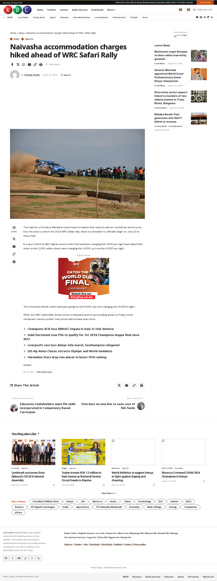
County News (39, 17)
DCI (161, 501)
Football (133, 17)
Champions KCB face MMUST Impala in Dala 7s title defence (71, 329)
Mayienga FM (136, 533)
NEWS (10, 17)
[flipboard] (208, 17)
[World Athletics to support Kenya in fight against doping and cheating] (133, 452)
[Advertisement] (77, 105)
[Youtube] (19, 558)
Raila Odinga (154, 506)
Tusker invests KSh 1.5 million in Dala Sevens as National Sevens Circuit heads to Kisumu (81, 476)
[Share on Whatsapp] (23, 64)
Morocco (97, 501)
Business (64, 17)
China (127, 501)
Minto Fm (123, 533)
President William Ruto (46, 501)
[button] (174, 10)
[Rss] (212, 17)
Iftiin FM (102, 537)
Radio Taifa (70, 533)
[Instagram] (32, 558)
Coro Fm (100, 533)
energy (173, 506)
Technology (144, 501)
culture (174, 501)
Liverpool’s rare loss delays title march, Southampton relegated (73, 345)
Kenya (69, 501)
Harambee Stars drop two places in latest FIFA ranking (67, 357)
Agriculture (82, 506)
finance (19, 506)
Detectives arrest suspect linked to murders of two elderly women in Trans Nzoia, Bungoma (171, 98)
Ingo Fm (91, 537)
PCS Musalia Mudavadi (109, 506)
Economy (134, 506)
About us (68, 544)
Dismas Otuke (32, 74)
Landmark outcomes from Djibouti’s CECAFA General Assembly (28, 476)
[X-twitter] (12, 558)
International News (81, 17)
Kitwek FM (163, 533)
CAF (83, 501)
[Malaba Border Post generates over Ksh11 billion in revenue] (199, 118)
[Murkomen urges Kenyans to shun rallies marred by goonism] (199, 56)
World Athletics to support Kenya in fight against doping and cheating (132, 476)
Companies (190, 506)
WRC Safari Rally (44, 372)
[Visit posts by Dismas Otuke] (15, 75)
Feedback (118, 544)
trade (65, 506)
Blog (21, 32)
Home (13, 32)
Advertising (106, 544)
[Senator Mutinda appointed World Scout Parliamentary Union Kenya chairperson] (199, 74)
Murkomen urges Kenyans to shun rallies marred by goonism (170, 55)
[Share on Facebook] (12, 64)
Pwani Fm (111, 533)
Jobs (85, 544)
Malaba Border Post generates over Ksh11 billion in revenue (168, 118)
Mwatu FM (150, 533)
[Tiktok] (25, 558)
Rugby (64, 468)
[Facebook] (6, 558)
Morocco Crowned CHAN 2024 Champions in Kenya (181, 474)
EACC (189, 501)
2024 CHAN (167, 468)
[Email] (29, 64)
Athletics (116, 468)
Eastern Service (77, 537)
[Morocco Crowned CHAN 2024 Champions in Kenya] (183, 452)
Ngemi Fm (114, 537)
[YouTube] (197, 17)
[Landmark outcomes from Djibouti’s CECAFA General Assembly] (33, 452)
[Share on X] (18, 64)
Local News (23, 17)
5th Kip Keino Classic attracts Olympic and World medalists (70, 351)
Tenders (78, 544)
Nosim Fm (125, 537)
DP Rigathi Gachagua (43, 506)
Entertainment (119, 17)
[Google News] (201, 17)
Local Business (101, 17)
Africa (145, 17)
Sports (53, 17)
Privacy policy (139, 544)
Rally (16, 39)
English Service (86, 533)
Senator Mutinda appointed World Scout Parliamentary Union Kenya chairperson (169, 75)
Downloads (95, 544)
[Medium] (205, 17)
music (113, 501)
